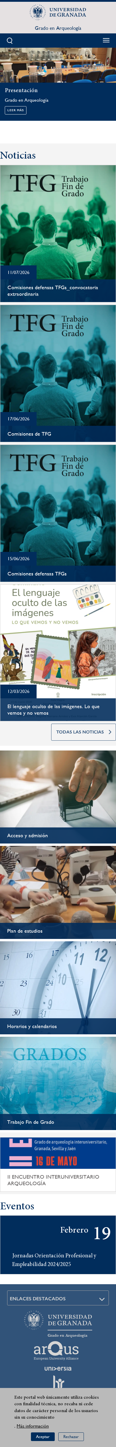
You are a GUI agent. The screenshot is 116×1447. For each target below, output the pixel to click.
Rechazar (71, 1436)
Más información (33, 1426)
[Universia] (58, 1368)
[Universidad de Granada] (58, 12)
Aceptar (43, 1436)
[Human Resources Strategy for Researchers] (58, 1384)
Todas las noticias (80, 732)
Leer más (15, 110)
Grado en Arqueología (58, 28)
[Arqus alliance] (56, 1350)
